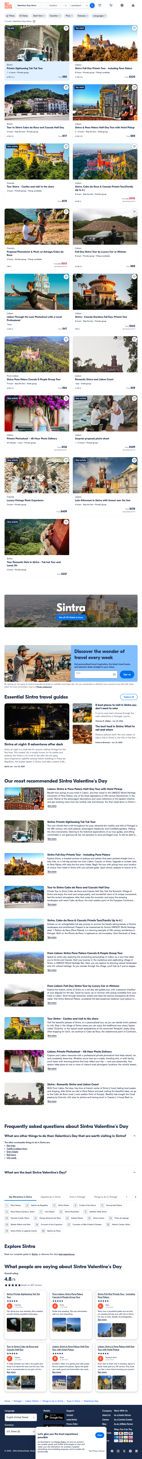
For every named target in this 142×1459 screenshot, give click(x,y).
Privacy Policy (72, 1424)
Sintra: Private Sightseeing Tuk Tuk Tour (23, 1295)
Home (7, 1401)
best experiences (66, 1254)
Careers (105, 1419)
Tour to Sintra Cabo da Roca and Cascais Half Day (22, 1348)
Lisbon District (32, 1401)
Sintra (34, 1254)
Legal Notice (71, 1419)
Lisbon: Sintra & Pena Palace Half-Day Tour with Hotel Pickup (70, 1348)
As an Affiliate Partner (123, 1424)
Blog (104, 1424)
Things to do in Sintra (52, 1401)
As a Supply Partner (122, 1415)
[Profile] (133, 5)
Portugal (18, 1401)
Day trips (11, 1145)
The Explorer (105, 1439)
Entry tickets (12, 1152)
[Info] (33, 21)
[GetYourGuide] (8, 5)
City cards (11, 1158)
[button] (36, 53)
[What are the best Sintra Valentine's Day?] (134, 1172)
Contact (69, 1415)
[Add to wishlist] (66, 28)
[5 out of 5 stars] (25, 1301)
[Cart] (110, 5)
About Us (106, 1415)
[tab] (20, 1197)
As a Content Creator (123, 1419)
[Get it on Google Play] (53, 1417)
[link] (36, 53)
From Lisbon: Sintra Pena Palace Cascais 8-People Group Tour (67, 1295)
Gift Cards (106, 1433)
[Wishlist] (99, 5)
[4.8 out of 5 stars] (12, 1285)
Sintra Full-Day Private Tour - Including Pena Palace (116, 1295)
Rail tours (11, 1155)
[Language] (122, 5)
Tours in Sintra (73, 1401)
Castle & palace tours (17, 1149)
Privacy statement (44, 687)
